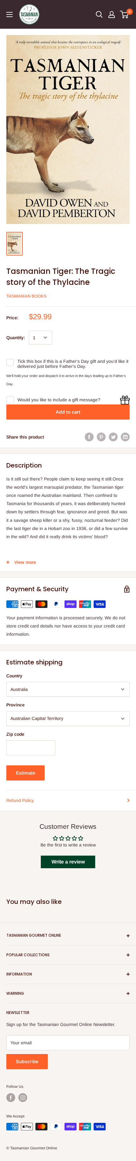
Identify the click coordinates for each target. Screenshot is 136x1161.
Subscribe (27, 1061)
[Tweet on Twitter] (113, 436)
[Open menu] (9, 14)
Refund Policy (20, 800)
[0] (124, 14)
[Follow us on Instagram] (22, 1097)
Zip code (15, 734)
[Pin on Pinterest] (101, 436)
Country (14, 675)
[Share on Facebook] (89, 436)
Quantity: (15, 337)
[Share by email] (125, 436)
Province (15, 704)
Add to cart (68, 412)
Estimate (25, 772)
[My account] (111, 14)
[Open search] (99, 14)
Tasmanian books (26, 296)
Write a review (68, 861)
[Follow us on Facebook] (10, 1097)
